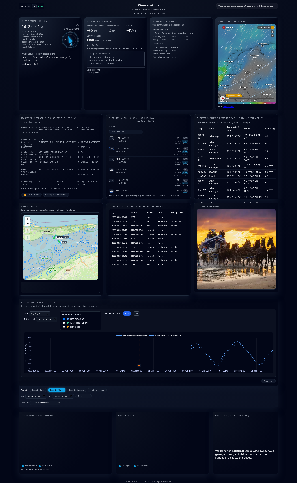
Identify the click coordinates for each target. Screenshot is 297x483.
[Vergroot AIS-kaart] (61, 249)
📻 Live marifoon (31, 194)
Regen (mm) (142, 465)
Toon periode (83, 396)
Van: (23, 396)
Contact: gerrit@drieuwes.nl (157, 481)
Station (112, 126)
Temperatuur (31, 465)
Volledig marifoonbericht (56, 194)
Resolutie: (25, 402)
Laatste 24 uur (56, 390)
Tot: (50, 396)
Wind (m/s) (127, 465)
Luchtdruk (47, 465)
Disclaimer (132, 481)
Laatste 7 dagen (97, 390)
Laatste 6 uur (38, 390)
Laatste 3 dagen (76, 390)
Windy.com (228, 106)
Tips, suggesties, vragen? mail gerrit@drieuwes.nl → (247, 5)
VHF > (23, 6)
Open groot (268, 381)
